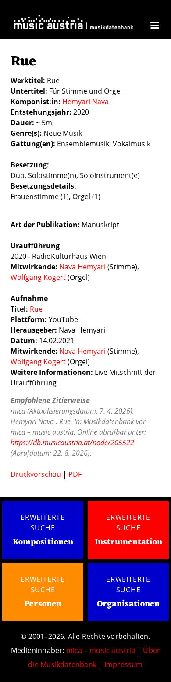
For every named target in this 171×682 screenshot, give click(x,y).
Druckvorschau (36, 474)
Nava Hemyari (82, 267)
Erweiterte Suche (43, 522)
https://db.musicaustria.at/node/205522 (72, 442)
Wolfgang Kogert (38, 277)
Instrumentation (128, 542)
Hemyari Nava (85, 101)
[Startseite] (73, 24)
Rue (36, 309)
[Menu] (154, 26)
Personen (42, 604)
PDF (75, 474)
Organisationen (128, 604)
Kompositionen (43, 542)
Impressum (123, 664)
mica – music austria (100, 650)
